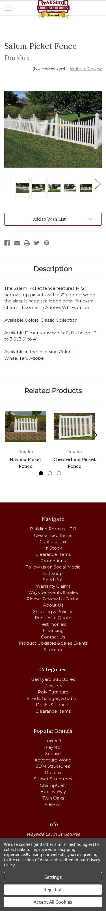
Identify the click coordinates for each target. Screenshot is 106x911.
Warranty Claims (53, 586)
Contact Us (53, 637)
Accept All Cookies (53, 902)
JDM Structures (53, 766)
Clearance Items (53, 554)
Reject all (53, 889)
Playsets (53, 685)
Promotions (53, 560)
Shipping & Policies (53, 611)
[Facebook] (7, 243)
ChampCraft (53, 785)
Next (97, 183)
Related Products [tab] (53, 391)
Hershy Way (53, 791)
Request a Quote (53, 617)
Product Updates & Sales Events (53, 643)
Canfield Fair (53, 541)
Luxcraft (53, 740)
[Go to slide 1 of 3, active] (41, 473)
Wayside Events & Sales (53, 592)
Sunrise (53, 753)
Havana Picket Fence (25, 462)
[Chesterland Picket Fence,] (74, 426)
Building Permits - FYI (53, 529)
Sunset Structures (53, 779)
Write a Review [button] (86, 68)
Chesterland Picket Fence (74, 462)
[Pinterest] (46, 243)
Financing (53, 630)
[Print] (27, 243)
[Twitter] (37, 243)
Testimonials (53, 624)
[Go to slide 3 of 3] (59, 473)
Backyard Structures (53, 679)
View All (53, 804)
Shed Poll (53, 579)
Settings (53, 877)
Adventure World (53, 760)
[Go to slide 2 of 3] (50, 473)
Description (53, 269)
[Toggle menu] (8, 8)
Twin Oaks (53, 798)
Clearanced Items (53, 535)
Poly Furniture (53, 692)
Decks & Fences (53, 704)
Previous (8, 183)
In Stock (53, 548)
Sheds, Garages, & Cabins (53, 698)
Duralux (53, 772)
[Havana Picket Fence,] (25, 426)
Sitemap (53, 649)
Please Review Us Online (53, 599)
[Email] (17, 243)
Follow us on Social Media (53, 567)
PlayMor (53, 747)
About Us (53, 605)
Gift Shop (53, 573)
